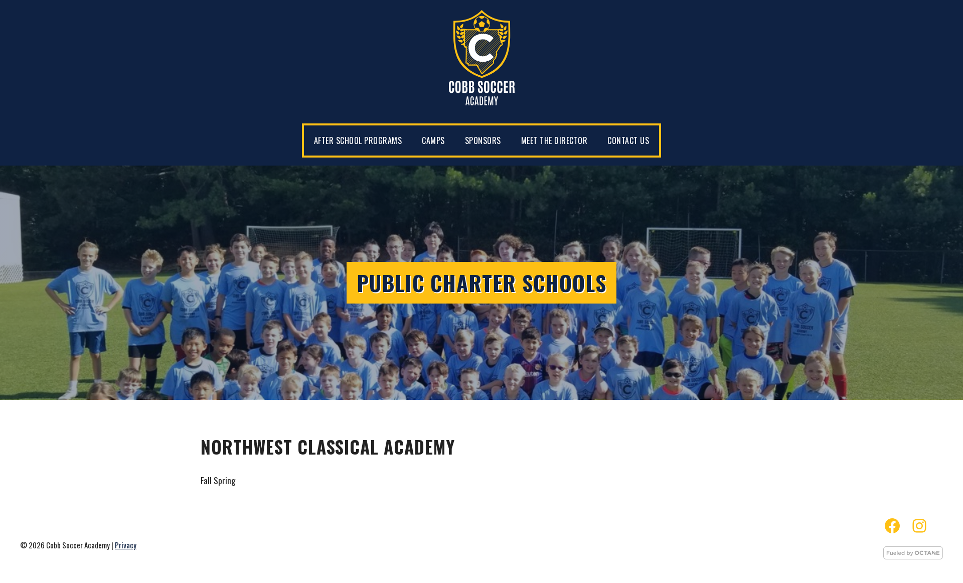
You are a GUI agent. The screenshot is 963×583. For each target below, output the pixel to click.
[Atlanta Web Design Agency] (913, 555)
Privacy (125, 544)
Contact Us (628, 140)
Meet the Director (554, 140)
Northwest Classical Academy (328, 446)
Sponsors (483, 140)
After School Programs (358, 140)
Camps (433, 140)
